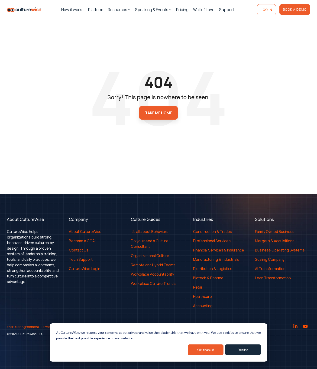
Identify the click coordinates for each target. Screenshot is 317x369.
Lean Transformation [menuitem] (273, 277)
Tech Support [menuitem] (81, 259)
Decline (243, 350)
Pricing (182, 9)
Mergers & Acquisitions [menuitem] (274, 240)
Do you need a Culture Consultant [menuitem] (150, 243)
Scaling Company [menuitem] (270, 259)
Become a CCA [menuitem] (82, 240)
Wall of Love (203, 9)
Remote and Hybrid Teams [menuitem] (153, 264)
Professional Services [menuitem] (212, 240)
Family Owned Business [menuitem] (274, 231)
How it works (72, 9)
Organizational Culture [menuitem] (150, 255)
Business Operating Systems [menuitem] (280, 250)
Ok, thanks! (205, 350)
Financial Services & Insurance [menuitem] (218, 250)
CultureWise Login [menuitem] (84, 268)
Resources (117, 9)
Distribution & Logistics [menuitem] (212, 268)
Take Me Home (158, 112)
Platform (95, 9)
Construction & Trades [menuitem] (212, 231)
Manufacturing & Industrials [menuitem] (216, 259)
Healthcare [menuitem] (202, 296)
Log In (266, 9)
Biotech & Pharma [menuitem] (208, 277)
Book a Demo (295, 9)
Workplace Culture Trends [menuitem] (153, 283)
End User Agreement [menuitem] (23, 326)
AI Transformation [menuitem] (270, 268)
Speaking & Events (151, 9)
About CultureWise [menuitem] (85, 231)
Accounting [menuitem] (203, 305)
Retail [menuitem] (198, 287)
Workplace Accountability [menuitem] (152, 274)
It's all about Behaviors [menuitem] (149, 231)
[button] (296, 327)
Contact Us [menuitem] (78, 250)
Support (226, 9)
